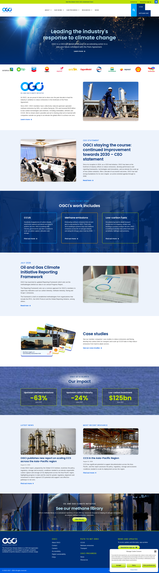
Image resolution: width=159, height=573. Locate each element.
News (97, 10)
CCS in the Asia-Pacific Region (101, 458)
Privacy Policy (133, 569)
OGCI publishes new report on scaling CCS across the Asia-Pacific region (46, 459)
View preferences (149, 565)
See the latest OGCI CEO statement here (79, 2)
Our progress (71, 10)
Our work (58, 10)
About (47, 10)
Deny (134, 565)
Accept (118, 565)
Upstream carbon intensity (79, 392)
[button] (155, 551)
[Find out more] (33, 483)
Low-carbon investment (120, 392)
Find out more (26, 483)
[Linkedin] (156, 1)
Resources (86, 10)
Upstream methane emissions (38, 392)
